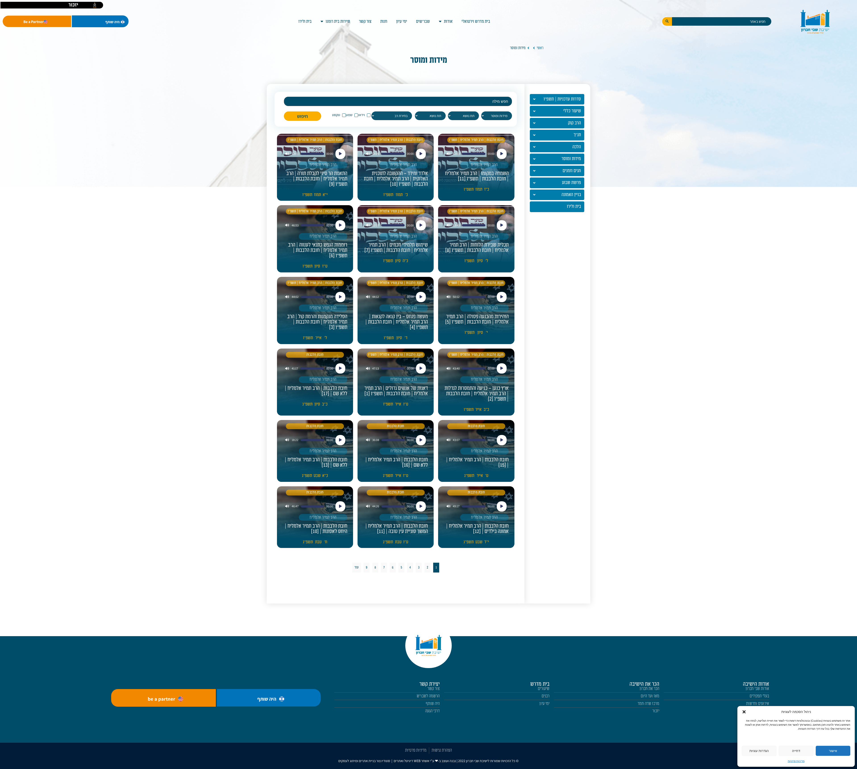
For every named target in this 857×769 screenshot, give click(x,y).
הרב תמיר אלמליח (484, 165)
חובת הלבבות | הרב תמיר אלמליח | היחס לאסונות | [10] (316, 528)
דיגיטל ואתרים (404, 761)
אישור (833, 751)
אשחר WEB (421, 761)
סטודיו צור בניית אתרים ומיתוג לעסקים (364, 761)
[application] (476, 154)
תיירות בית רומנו (338, 21)
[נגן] (502, 154)
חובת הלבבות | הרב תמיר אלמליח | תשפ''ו (476, 140)
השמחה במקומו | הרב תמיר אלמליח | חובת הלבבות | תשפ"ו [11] (477, 176)
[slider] (473, 154)
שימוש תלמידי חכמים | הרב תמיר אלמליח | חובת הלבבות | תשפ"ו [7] (396, 247)
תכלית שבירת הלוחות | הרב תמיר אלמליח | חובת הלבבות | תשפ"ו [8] (477, 247)
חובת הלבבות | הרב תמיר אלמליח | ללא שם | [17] (316, 391)
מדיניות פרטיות (796, 761)
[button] (744, 712)
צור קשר (365, 21)
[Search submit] (667, 21)
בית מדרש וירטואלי (476, 21)
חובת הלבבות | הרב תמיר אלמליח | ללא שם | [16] (396, 462)
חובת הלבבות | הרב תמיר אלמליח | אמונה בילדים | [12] (477, 528)
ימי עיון (401, 21)
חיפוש (302, 116)
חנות (383, 21)
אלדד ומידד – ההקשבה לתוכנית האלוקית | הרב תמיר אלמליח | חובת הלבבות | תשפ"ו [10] (396, 179)
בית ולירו (305, 21)
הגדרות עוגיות (759, 751)
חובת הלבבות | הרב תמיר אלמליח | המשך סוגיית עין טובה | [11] (396, 528)
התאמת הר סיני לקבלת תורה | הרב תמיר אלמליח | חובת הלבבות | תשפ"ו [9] (316, 179)
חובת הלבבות (314, 355)
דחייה (796, 751)
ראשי (540, 48)
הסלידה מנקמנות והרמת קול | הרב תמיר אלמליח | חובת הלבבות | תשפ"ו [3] (317, 322)
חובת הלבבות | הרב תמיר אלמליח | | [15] (477, 462)
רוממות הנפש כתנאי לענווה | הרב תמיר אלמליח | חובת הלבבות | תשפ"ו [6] (317, 250)
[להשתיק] (448, 154)
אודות (448, 21)
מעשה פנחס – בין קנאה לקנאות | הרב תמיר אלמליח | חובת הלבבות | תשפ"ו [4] (396, 322)
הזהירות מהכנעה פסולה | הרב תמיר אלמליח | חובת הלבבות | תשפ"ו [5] (477, 319)
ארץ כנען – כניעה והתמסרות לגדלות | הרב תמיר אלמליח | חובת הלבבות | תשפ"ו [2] (477, 393)
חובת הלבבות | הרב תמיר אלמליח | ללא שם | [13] (316, 462)
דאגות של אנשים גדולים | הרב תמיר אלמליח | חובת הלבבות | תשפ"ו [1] (396, 391)
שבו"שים (423, 21)
